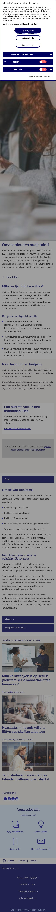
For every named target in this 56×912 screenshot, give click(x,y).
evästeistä (14, 24)
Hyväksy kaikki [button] (28, 31)
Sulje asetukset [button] (27, 45)
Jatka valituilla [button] (28, 38)
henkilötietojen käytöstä (28, 24)
